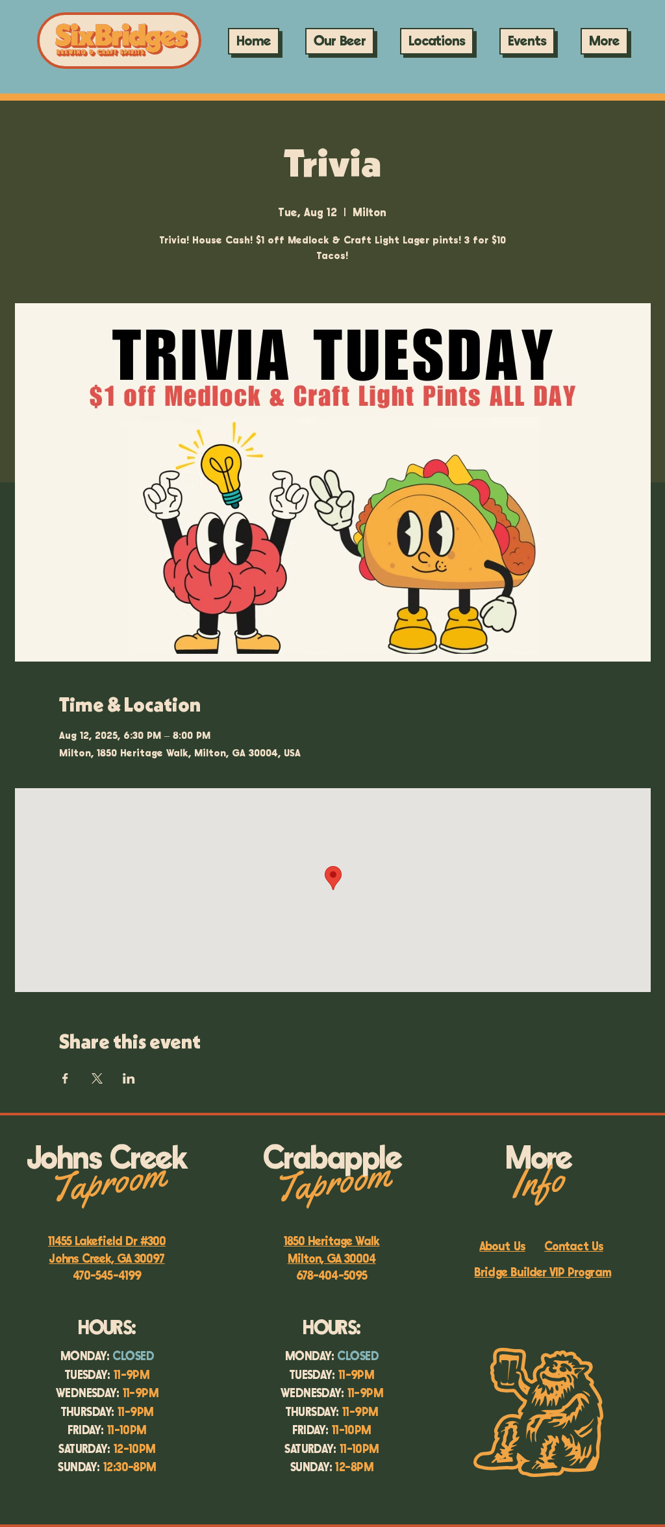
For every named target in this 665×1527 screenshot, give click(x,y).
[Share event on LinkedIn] (129, 1078)
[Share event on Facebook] (65, 1078)
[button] (527, 41)
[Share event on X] (97, 1078)
